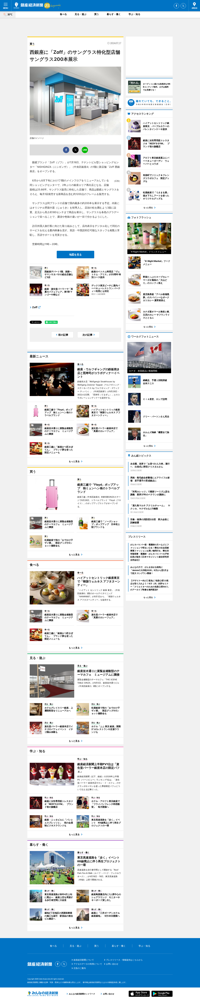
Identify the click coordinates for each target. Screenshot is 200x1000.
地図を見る (75, 254)
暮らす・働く (114, 14)
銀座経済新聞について (84, 960)
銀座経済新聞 (28, 5)
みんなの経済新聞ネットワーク (42, 993)
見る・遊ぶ (80, 14)
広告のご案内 (80, 968)
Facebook (176, 5)
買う (96, 14)
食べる (63, 14)
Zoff (34, 307)
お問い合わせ (112, 964)
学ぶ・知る (134, 14)
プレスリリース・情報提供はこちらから (124, 960)
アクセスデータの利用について (88, 964)
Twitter (183, 5)
